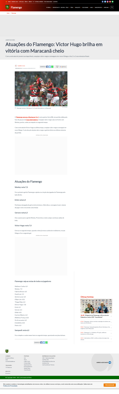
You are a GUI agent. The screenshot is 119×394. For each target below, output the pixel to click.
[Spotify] (112, 2)
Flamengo (13, 13)
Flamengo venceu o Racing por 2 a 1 (27, 117)
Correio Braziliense (10, 361)
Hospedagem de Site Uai (48, 361)
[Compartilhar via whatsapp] (52, 67)
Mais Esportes (98, 7)
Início (8, 13)
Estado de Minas (10, 358)
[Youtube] (110, 2)
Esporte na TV (56, 7)
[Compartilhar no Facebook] (47, 67)
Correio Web (27, 363)
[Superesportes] (7, 7)
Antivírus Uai (45, 363)
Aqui (7, 359)
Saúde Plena (27, 368)
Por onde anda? (48, 1)
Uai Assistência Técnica (48, 364)
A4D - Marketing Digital (48, 358)
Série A (26, 1)
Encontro (8, 373)
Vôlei (67, 7)
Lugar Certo (27, 361)
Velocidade (85, 7)
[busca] (111, 7)
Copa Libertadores (32, 120)
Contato (55, 1)
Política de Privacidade (10, 386)
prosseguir (109, 385)
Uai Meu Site (45, 359)
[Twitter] (105, 2)
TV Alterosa (9, 367)
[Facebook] (103, 2)
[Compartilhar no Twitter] (50, 67)
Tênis (71, 7)
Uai (25, 358)
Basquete (77, 7)
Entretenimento (28, 366)
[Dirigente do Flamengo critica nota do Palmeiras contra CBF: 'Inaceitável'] (96, 306)
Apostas (63, 7)
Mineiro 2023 (14, 1)
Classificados (27, 370)
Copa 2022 (21, 1)
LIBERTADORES (10, 40)
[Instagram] (108, 2)
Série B (30, 1)
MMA (91, 7)
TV (33, 1)
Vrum (25, 359)
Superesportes (28, 364)
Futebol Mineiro (39, 1)
